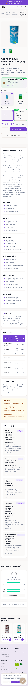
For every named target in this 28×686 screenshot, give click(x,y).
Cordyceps (19, 480)
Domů (2, 13)
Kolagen (20, 431)
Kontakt (3, 663)
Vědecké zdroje (5, 669)
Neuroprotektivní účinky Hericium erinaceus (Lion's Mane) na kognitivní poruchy (10, 539)
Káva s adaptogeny (15, 13)
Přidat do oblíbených (15, 135)
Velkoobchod (4, 652)
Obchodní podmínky (6, 672)
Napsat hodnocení (14, 595)
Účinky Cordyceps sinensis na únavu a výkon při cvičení (9, 483)
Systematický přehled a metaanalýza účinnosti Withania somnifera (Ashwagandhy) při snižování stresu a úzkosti (9, 510)
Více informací (18, 678)
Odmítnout (6, 682)
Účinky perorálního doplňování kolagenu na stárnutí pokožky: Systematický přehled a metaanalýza (10, 436)
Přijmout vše (15, 682)
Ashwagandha (20, 503)
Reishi (20, 459)
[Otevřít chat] (23, 681)
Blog (2, 666)
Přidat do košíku (19, 129)
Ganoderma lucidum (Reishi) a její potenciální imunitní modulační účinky (10, 462)
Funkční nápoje (8, 13)
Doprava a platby (19, 652)
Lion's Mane (21, 535)
